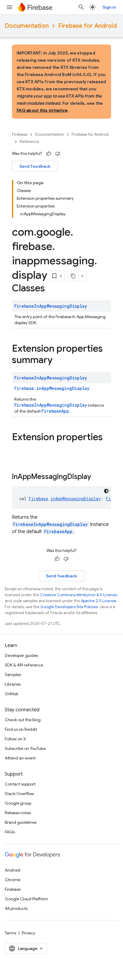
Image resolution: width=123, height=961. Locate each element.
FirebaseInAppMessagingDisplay (50, 306)
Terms (10, 933)
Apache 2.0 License (98, 600)
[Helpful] (48, 153)
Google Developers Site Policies (69, 606)
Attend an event (20, 758)
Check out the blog (23, 719)
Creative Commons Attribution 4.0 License (78, 594)
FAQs (10, 832)
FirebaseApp (55, 411)
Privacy (28, 933)
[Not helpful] (57, 153)
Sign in (109, 7)
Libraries (13, 684)
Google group (18, 803)
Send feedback (34, 166)
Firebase (19, 134)
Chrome (12, 879)
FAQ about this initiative (42, 110)
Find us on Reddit (21, 729)
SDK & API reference (24, 665)
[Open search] (81, 7)
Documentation (27, 26)
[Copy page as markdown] (73, 276)
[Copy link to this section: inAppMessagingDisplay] (97, 477)
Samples (13, 674)
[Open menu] (10, 7)
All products (16, 908)
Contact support (20, 784)
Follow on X (15, 739)
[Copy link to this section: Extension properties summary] (58, 360)
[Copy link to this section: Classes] (51, 288)
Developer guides (21, 655)
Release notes (18, 812)
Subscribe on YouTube (25, 748)
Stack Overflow (19, 793)
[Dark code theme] (106, 491)
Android (12, 870)
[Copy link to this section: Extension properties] (18, 449)
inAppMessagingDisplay (62, 388)
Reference (29, 141)
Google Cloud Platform (26, 898)
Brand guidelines (20, 822)
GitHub (11, 693)
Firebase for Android (87, 26)
